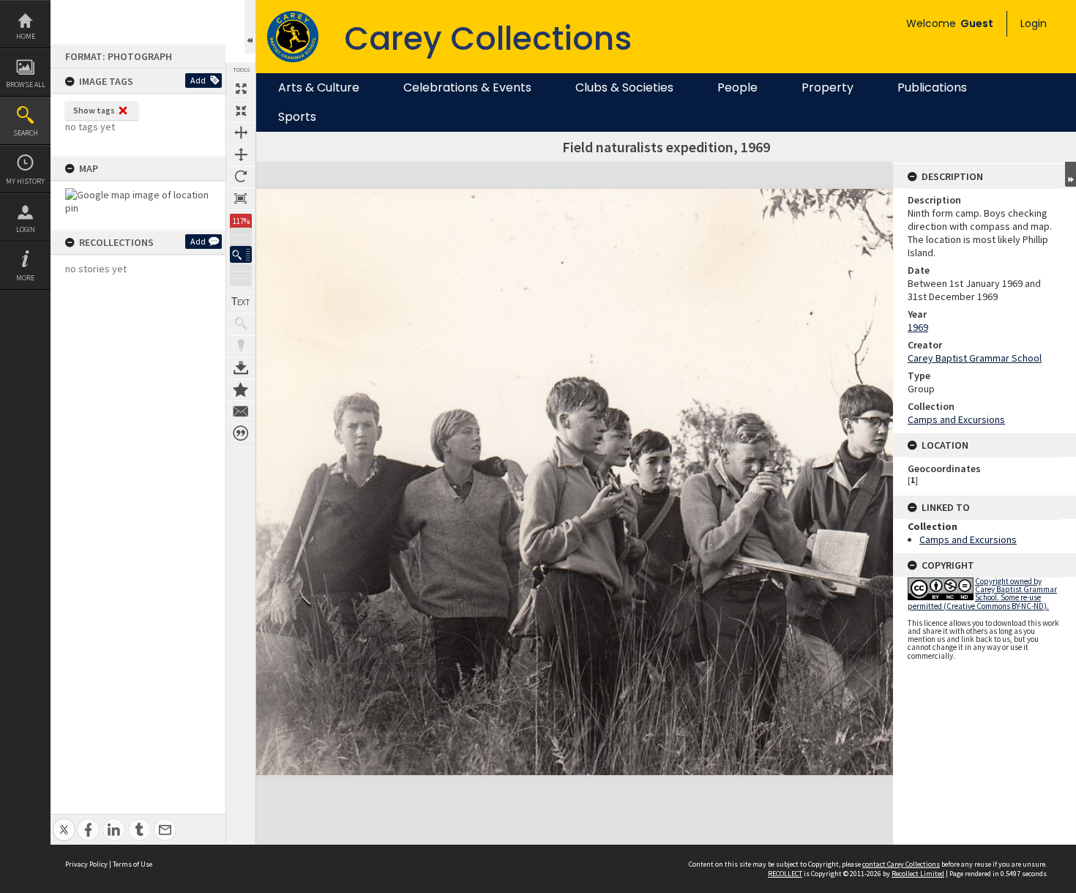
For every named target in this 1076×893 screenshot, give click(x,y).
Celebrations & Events (467, 88)
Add (198, 80)
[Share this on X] (64, 821)
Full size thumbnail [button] (240, 89)
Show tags (94, 110)
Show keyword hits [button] (240, 324)
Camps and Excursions (956, 419)
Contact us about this (240, 411)
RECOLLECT (785, 873)
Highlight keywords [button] (240, 345)
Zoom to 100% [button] (240, 198)
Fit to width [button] (240, 132)
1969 (918, 327)
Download (240, 367)
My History (25, 181)
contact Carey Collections (901, 864)
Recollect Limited (918, 873)
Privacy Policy (86, 864)
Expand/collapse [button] (1070, 174)
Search (25, 133)
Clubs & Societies (624, 88)
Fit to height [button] (240, 154)
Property (827, 88)
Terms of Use (132, 864)
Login (25, 229)
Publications (932, 88)
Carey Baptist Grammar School (975, 358)
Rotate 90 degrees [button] (240, 176)
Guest (976, 23)
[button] (241, 254)
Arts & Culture (318, 88)
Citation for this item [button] (240, 433)
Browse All (25, 84)
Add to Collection (240, 389)
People (737, 88)
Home (25, 36)
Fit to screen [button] (240, 111)
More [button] (25, 278)
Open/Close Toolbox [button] (249, 26)
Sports (297, 117)
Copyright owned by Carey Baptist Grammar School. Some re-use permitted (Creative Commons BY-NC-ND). (982, 593)
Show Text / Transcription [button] (240, 302)
